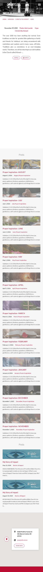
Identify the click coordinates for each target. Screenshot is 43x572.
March (16, 316)
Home (4, 19)
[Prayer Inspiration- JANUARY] (21, 365)
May (13, 260)
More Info (19, 545)
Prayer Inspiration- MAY (12, 257)
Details (16, 57)
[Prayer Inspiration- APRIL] (21, 280)
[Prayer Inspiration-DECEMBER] (21, 393)
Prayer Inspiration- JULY (12, 200)
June (14, 232)
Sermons (11, 19)
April (13, 288)
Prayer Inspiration (24, 175)
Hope (32, 19)
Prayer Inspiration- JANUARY (14, 370)
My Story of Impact (10, 462)
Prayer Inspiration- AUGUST (14, 172)
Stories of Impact (18, 465)
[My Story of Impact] (21, 457)
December (19, 401)
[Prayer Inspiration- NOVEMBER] (21, 422)
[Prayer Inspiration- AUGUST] (21, 168)
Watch (27, 57)
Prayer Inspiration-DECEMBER (15, 398)
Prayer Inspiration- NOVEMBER (16, 426)
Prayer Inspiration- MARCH (14, 313)
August (16, 175)
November (19, 429)
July (13, 204)
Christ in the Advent (22, 19)
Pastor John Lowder (26, 28)
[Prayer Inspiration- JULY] (21, 196)
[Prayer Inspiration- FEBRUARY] (21, 337)
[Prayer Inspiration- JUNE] (21, 224)
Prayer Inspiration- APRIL (13, 285)
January (16, 373)
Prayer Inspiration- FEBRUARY (15, 341)
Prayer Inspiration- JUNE (13, 228)
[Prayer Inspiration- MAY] (21, 252)
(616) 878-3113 (22, 540)
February (18, 345)
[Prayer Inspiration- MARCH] (21, 309)
